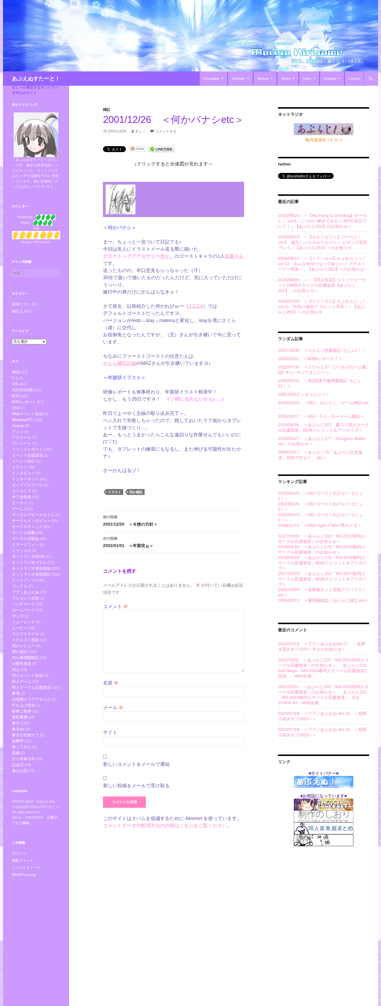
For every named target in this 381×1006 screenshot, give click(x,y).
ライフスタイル (25, 634)
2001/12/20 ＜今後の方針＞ (130, 521)
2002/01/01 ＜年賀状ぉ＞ (128, 542)
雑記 (106, 109)
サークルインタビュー (31, 520)
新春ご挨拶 (21, 711)
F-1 (15, 378)
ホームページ (23, 610)
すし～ (140, 131)
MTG (16, 396)
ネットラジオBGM (28, 556)
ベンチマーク (23, 604)
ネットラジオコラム (29, 562)
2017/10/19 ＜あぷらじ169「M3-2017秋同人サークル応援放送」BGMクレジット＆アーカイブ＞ (322, 579)
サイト (110, 732)
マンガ (18, 616)
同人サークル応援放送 (31, 687)
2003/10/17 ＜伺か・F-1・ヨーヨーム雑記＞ (321, 416)
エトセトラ (21, 491)
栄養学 (18, 741)
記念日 (18, 765)
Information (211, 78)
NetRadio (238, 78)
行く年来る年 (23, 759)
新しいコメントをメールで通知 (136, 764)
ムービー (19, 628)
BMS (16, 372)
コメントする (166, 131)
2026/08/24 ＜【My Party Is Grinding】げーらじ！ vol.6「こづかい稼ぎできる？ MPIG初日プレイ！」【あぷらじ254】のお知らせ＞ (322, 221)
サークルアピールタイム (33, 515)
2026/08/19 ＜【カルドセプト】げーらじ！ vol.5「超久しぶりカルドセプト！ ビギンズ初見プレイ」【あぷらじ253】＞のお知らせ (322, 242)
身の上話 (19, 770)
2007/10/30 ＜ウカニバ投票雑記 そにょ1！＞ (322, 350)
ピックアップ (23, 580)
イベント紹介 (23, 461)
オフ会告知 (21, 497)
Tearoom (330, 78)
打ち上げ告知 (23, 705)
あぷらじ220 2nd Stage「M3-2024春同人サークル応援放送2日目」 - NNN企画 (322, 670)
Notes (307, 78)
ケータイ (19, 503)
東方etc (18, 729)
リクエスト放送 (25, 640)
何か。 (167, 256)
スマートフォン (25, 544)
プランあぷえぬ (25, 592)
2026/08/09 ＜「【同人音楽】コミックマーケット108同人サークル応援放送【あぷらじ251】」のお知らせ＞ (322, 285)
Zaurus (18, 426)
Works (286, 78)
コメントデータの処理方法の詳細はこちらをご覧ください (165, 825)
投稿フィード (22, 860)
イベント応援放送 (27, 455)
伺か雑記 (136, 492)
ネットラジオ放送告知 (31, 568)
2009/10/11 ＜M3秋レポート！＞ (310, 358)
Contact (354, 78)
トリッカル (21, 550)
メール (113, 707)
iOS (15, 384)
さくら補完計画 (119, 363)
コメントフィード (26, 868)
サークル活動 (23, 532)
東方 (16, 723)
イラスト (114, 492)
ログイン (19, 853)
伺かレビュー (23, 645)
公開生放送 (21, 663)
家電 (16, 693)
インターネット (25, 479)
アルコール (21, 437)
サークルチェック (27, 526)
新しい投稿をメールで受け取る (136, 785)
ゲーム (18, 509)
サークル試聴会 (25, 538)
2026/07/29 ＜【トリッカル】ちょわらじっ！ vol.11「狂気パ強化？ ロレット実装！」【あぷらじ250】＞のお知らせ (322, 306)
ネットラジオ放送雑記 (31, 574)
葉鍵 (16, 753)
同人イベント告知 (27, 675)
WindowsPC (22, 420)
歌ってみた (21, 747)
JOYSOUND (22, 390)
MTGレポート (24, 402)
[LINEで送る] (161, 148)
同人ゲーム (21, 681)
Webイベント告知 (27, 414)
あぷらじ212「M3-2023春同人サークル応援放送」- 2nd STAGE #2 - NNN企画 (322, 697)
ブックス (19, 586)
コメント (115, 606)
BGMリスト (21, 304)
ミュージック (23, 622)
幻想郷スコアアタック (31, 699)
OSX (16, 408)
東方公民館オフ (25, 735)
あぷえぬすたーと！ (36, 79)
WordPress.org (24, 875)
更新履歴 (19, 717)
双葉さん (234, 256)
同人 (16, 669)
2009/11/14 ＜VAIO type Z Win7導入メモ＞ (320, 525)
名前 (110, 682)
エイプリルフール (27, 485)
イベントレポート (27, 449)
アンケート (21, 443)
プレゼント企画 (25, 598)
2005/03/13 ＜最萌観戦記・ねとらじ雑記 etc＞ (323, 600)
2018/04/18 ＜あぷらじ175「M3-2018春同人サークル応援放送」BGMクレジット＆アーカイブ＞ (322, 563)
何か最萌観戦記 (25, 657)
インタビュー (23, 473)
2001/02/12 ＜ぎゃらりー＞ (304, 394)
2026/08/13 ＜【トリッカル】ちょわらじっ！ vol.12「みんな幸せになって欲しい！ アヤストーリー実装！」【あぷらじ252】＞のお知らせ (322, 263)
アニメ (18, 431)
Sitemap (263, 78)
